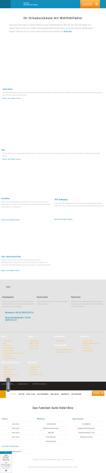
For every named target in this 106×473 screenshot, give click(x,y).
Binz (3, 150)
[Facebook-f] (38, 310)
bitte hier (68, 31)
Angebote (65, 394)
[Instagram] (43, 310)
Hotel (13, 394)
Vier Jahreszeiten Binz (11, 256)
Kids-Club (30, 394)
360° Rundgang (61, 199)
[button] (5, 4)
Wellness (55, 394)
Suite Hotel (7, 89)
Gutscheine (76, 394)
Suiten (21, 394)
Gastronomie (43, 394)
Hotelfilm (6, 198)
